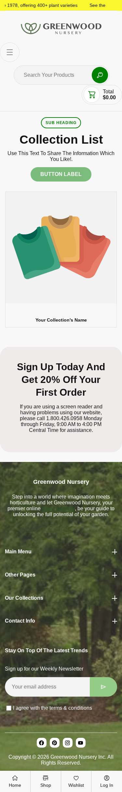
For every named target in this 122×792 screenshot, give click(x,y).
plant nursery (58, 508)
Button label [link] (61, 174)
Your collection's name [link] (61, 320)
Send (103, 687)
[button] (10, 52)
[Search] (100, 75)
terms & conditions (70, 708)
